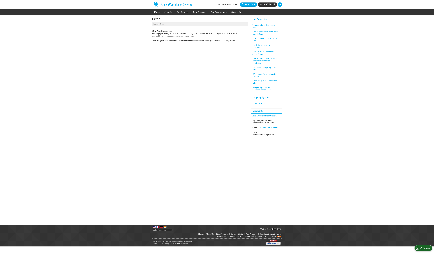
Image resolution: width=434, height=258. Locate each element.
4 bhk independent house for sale (264, 82)
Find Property (199, 12)
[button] (269, 128)
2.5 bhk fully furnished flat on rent (264, 39)
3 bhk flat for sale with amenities (261, 46)
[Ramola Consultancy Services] (172, 4)
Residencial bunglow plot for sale (264, 68)
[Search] (280, 4)
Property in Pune (259, 103)
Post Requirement (219, 12)
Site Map (272, 236)
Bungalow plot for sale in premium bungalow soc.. (263, 88)
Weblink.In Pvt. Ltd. (180, 244)
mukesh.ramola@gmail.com (264, 135)
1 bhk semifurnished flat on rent (263, 26)
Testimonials (249, 236)
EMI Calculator (234, 236)
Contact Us (236, 12)
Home (157, 12)
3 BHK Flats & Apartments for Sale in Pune (264, 53)
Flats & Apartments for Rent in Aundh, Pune (265, 33)
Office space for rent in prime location (264, 75)
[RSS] (279, 236)
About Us (168, 12)
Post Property (251, 234)
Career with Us (237, 234)
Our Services (182, 12)
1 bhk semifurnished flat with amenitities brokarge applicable (264, 60)
